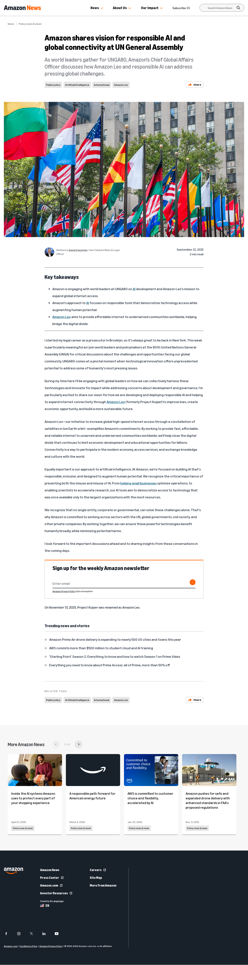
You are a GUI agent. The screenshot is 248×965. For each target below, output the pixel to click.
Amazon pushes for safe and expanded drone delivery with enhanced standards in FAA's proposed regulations (208, 800)
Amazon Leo (121, 84)
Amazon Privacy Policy (64, 591)
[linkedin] (46, 933)
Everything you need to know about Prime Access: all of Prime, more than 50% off (109, 665)
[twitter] (34, 933)
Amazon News (49, 870)
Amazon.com (49, 885)
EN (47, 905)
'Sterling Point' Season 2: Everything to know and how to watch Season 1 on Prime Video (114, 656)
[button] (101, 8)
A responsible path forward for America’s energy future (92, 795)
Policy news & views (30, 23)
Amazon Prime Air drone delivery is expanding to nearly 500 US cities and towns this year (115, 639)
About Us (120, 8)
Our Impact (149, 8)
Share (197, 84)
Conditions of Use (28, 946)
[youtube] (59, 933)
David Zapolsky (78, 250)
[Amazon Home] (22, 7)
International (101, 84)
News (94, 8)
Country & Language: (52, 901)
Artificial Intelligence (77, 84)
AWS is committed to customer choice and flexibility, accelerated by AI (150, 798)
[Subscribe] (192, 582)
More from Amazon (103, 885)
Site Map (96, 878)
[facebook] (8, 933)
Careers (96, 870)
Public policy (53, 84)
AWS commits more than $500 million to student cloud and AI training (101, 648)
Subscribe (179, 8)
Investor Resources (54, 893)
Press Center (49, 878)
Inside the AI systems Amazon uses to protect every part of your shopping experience (33, 798)
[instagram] (21, 933)
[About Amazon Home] (13, 871)
